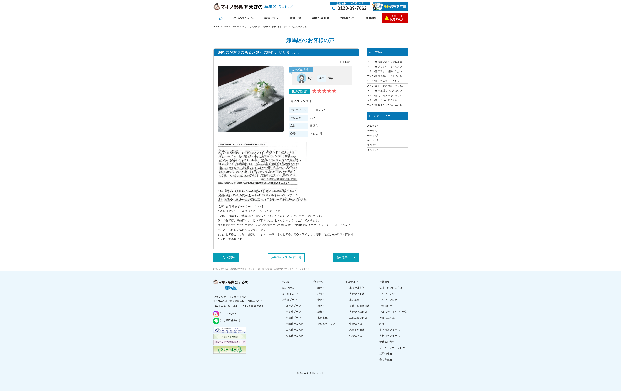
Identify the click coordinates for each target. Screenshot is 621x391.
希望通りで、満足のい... (385, 90)
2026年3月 (373, 150)
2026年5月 (373, 140)
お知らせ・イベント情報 (393, 311)
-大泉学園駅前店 (357, 311)
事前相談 (371, 18)
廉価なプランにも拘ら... (385, 105)
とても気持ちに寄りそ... (385, 95)
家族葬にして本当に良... (385, 76)
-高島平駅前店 (356, 329)
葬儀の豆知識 (320, 18)
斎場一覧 (295, 18)
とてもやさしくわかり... (385, 81)
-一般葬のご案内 (294, 323)
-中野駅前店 (355, 323)
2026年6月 (373, 135)
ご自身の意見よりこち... (385, 100)
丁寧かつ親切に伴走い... (385, 71)
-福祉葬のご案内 (294, 335)
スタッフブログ (388, 299)
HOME (285, 281)
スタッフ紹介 (387, 293)
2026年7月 (373, 130)
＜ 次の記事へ (226, 257)
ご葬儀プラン (289, 299)
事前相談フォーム (389, 329)
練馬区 (270, 6)
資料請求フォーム (389, 335)
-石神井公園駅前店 (359, 305)
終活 (382, 323)
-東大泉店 (354, 299)
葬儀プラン (271, 18)
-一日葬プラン (293, 311)
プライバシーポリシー (392, 347)
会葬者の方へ (387, 341)
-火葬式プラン (293, 305)
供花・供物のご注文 (390, 287)
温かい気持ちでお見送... (385, 61)
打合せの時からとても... (385, 85)
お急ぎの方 (288, 287)
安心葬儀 (384, 359)
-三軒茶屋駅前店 (357, 317)
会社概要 (384, 281)
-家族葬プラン (293, 317)
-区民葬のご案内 (294, 329)
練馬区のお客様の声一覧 (286, 257)
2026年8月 (373, 125)
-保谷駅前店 (355, 335)
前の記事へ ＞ (346, 257)
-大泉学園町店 (356, 293)
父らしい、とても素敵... (385, 66)
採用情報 (384, 353)
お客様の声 (347, 18)
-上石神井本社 (356, 287)
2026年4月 (373, 145)
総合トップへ (287, 6)
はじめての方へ (243, 18)
